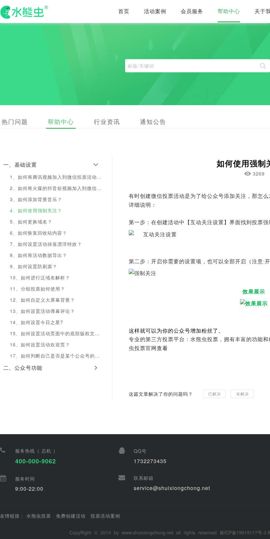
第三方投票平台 (165, 339)
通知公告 (153, 121)
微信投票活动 (168, 195)
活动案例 (155, 11)
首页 (123, 11)
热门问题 (15, 121)
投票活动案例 (105, 515)
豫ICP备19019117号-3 (243, 532)
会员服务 (192, 11)
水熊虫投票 (204, 339)
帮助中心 (229, 11)
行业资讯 (107, 121)
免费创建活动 (71, 515)
